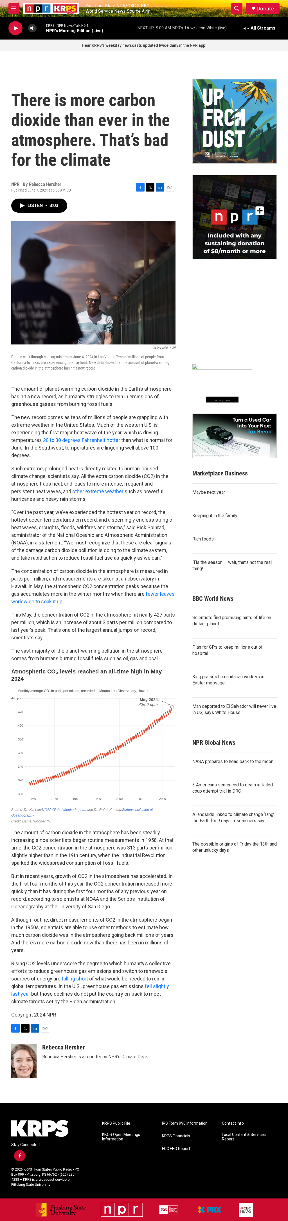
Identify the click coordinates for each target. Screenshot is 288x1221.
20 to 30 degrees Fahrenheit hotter (81, 440)
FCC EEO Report (176, 1149)
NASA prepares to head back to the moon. (233, 761)
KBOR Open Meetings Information (121, 1137)
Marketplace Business (220, 473)
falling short (75, 979)
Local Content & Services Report (244, 1137)
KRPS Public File (116, 1123)
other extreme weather (97, 491)
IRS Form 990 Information (185, 1123)
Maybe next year (208, 492)
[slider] (41, 28)
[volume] (32, 28)
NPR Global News (213, 742)
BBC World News (212, 598)
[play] (15, 28)
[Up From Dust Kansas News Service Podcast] (234, 121)
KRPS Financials (176, 1136)
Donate (265, 9)
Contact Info (233, 1123)
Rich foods (203, 539)
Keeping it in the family (214, 515)
